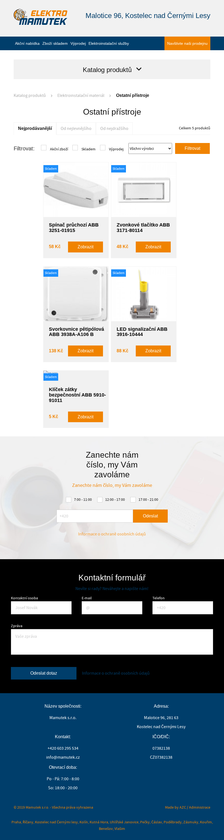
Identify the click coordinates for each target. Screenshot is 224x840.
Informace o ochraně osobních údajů (112, 534)
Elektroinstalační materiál (80, 95)
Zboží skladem (55, 43)
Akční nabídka (27, 43)
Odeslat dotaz (43, 673)
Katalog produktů (30, 95)
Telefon (158, 598)
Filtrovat (192, 148)
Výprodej (78, 43)
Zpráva (16, 626)
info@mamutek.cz (63, 757)
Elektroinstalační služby (109, 43)
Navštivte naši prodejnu (187, 43)
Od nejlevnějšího (76, 128)
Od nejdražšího (114, 128)
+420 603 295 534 (63, 748)
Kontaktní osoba (24, 598)
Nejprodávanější (35, 128)
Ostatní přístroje (132, 95)
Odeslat (150, 516)
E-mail (87, 598)
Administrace (199, 807)
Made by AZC (175, 807)
